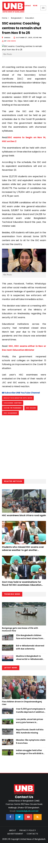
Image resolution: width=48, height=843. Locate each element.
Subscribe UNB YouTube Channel (22, 392)
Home (4, 18)
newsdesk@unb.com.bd (24, 811)
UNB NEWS (11, 41)
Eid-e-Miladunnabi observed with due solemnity (30, 647)
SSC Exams (31, 408)
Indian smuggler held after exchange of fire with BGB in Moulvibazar (29, 752)
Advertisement (15, 833)
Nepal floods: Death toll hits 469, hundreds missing (29, 731)
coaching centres (13, 403)
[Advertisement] (24, 448)
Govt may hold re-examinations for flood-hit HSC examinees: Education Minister (21, 585)
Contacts (32, 833)
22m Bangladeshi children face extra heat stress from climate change (29, 637)
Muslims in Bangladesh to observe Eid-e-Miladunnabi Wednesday (29, 658)
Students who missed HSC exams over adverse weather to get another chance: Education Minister (23, 550)
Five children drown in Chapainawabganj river (22, 703)
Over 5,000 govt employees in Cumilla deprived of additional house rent (31, 710)
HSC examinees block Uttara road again (24, 515)
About (12, 830)
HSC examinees (10, 413)
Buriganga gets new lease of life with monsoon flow (20, 629)
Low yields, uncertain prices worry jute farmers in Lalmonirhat (29, 721)
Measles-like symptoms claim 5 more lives (30, 741)
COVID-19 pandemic (13, 408)
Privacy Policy (27, 830)
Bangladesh (16, 18)
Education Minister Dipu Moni (18, 398)
